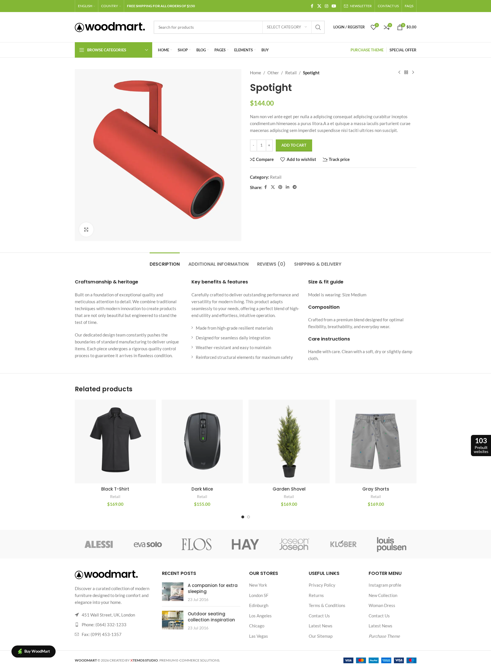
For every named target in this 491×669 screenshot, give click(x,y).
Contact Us (319, 615)
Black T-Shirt (115, 489)
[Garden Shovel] (289, 441)
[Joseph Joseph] (294, 544)
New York (258, 585)
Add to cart (293, 145)
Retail (291, 72)
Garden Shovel (289, 489)
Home (255, 72)
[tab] (165, 261)
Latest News (320, 625)
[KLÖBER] (343, 544)
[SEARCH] (318, 27)
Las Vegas (258, 636)
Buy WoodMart (37, 651)
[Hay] (245, 544)
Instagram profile (385, 585)
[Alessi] (99, 544)
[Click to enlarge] (86, 229)
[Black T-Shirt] (115, 441)
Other (273, 72)
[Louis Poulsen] (391, 544)
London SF (258, 595)
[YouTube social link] (334, 6)
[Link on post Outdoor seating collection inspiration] (172, 620)
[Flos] (196, 544)
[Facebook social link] (312, 6)
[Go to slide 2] (248, 517)
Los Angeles (260, 615)
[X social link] (319, 6)
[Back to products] (406, 72)
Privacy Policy (322, 585)
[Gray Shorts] (375, 441)
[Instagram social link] (326, 6)
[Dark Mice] (202, 441)
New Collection (383, 595)
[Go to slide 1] (242, 517)
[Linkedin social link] (287, 187)
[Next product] (413, 72)
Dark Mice (202, 489)
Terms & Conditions (327, 605)
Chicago (256, 625)
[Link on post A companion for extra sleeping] (172, 591)
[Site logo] (110, 26)
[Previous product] (399, 72)
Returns (316, 595)
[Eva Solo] (148, 544)
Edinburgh (258, 605)
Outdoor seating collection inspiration (211, 617)
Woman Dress (382, 605)
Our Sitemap (320, 636)
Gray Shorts (375, 489)
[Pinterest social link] (280, 187)
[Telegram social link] (294, 187)
